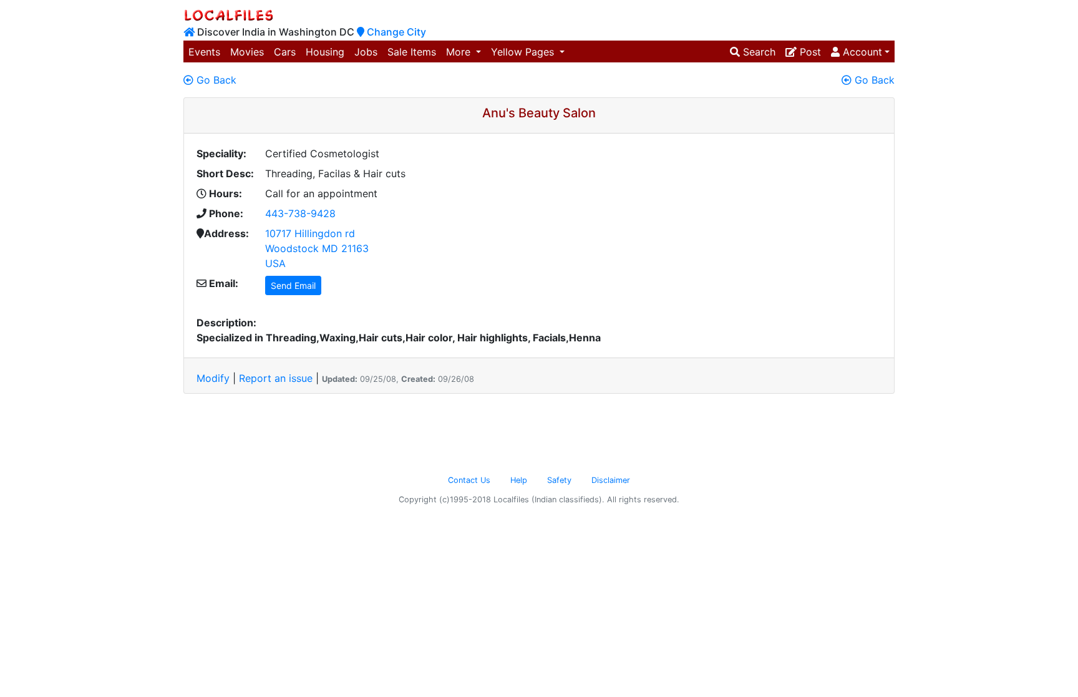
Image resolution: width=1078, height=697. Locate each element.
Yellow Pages (524, 52)
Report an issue (276, 378)
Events (204, 52)
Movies (247, 52)
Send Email (293, 285)
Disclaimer (610, 480)
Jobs (365, 52)
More (459, 52)
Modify (213, 378)
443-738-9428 (300, 213)
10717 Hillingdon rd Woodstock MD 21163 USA (317, 248)
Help (518, 480)
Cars (285, 52)
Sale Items (411, 52)
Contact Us (469, 480)
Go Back (214, 80)
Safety (559, 480)
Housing (325, 52)
